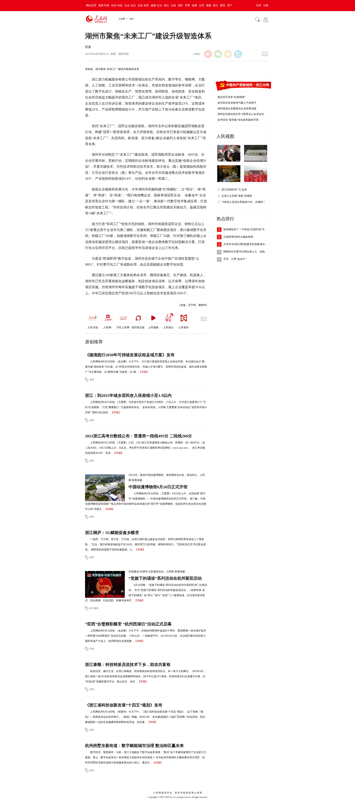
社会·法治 (130, 5)
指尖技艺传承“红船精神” (231, 97)
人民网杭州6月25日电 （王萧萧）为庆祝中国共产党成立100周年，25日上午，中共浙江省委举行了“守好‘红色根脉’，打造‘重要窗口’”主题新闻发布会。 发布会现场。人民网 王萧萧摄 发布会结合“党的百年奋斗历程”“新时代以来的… (146, 407)
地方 (131, 19)
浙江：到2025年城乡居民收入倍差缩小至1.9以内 (128, 395)
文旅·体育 (143, 5)
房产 (229, 5)
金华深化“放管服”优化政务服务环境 (237, 119)
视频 (208, 5)
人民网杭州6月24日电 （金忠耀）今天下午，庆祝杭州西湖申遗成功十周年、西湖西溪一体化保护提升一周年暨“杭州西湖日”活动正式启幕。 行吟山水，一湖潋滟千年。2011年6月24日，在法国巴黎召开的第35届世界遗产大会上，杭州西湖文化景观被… (145, 635)
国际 (180, 5)
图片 (215, 5)
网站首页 (91, 5)
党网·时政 (103, 5)
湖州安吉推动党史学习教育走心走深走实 (240, 114)
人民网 (121, 19)
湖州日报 (123, 54)
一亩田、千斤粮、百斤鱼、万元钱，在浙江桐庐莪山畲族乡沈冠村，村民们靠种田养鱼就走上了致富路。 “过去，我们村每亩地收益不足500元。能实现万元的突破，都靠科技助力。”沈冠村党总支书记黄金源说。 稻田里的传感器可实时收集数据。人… (145, 544)
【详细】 (144, 372)
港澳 (194, 5)
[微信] (218, 54)
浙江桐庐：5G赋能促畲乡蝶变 (112, 532)
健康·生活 (156, 5)
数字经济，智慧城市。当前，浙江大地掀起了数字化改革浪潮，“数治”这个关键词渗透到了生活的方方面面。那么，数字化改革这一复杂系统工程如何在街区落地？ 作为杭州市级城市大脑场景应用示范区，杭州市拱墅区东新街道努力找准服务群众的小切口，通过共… (145, 757)
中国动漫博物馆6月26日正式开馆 (158, 487)
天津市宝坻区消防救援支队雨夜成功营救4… (248, 244)
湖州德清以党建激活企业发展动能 (236, 108)
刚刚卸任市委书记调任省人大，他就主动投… (249, 251)
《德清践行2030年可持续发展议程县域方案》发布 (130, 355)
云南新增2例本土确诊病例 (238, 236)
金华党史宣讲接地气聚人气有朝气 (236, 102)
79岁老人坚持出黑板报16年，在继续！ (244, 202)
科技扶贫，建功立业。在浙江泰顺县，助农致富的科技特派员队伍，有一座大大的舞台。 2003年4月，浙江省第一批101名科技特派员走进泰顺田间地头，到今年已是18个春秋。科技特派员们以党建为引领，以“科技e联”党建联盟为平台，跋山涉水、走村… (145, 676)
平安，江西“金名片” (234, 259)
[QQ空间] (228, 54)
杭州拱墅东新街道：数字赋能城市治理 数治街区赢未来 (134, 745)
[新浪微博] (208, 54)
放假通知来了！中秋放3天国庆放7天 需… (247, 229)
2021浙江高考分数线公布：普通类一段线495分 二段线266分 (138, 436)
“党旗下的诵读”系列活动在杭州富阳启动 (165, 578)
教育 (222, 5)
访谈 (173, 5)
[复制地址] (238, 54)
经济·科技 (117, 5)
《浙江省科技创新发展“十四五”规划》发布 (123, 705)
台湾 (201, 5)
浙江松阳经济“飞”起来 (234, 189)
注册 (265, 5)
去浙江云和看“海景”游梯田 (237, 196)
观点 (166, 5)
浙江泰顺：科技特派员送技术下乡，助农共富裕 (127, 664)
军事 (187, 5)
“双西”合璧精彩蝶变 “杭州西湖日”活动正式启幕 (128, 624)
